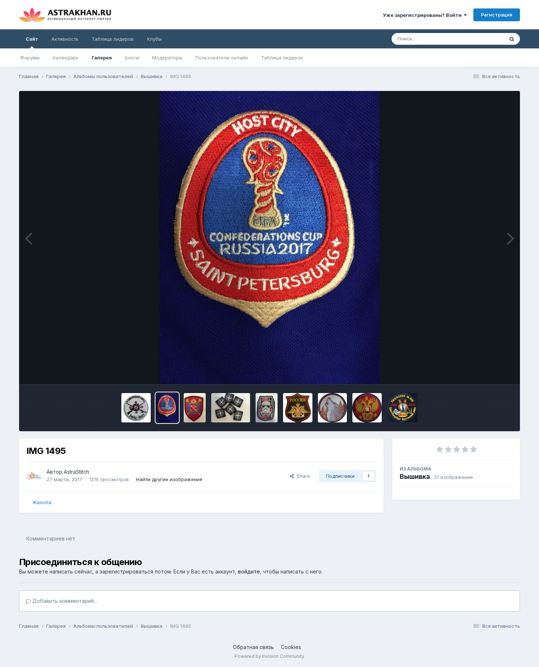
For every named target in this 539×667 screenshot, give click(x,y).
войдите (249, 571)
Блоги (132, 58)
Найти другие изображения (169, 479)
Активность (64, 39)
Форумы (30, 58)
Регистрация (496, 15)
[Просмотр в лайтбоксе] (270, 237)
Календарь (65, 58)
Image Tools (489, 371)
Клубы (154, 39)
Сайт (32, 39)
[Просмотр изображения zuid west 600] (136, 407)
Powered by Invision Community (269, 656)
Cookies (291, 647)
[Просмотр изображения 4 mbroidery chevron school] (402, 407)
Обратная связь (253, 647)
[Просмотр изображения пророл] (195, 407)
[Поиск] (512, 39)
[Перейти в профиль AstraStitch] (34, 476)
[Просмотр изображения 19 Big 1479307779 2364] (367, 407)
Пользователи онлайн (221, 58)
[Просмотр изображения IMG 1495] (167, 407)
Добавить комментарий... (64, 601)
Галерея (102, 58)
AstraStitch (76, 472)
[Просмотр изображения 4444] (230, 407)
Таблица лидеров (282, 58)
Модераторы (167, 58)
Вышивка (415, 476)
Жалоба (41, 502)
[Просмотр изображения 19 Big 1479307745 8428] (332, 407)
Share (302, 476)
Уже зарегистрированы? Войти (423, 15)
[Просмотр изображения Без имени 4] (297, 407)
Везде (487, 38)
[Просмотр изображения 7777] (267, 407)
